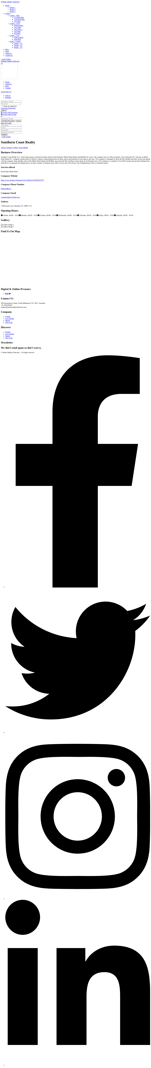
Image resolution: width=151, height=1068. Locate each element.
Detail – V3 (18, 47)
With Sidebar (18, 25)
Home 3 (12, 12)
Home (7, 6)
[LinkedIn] (6, 294)
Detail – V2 (18, 45)
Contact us (9, 55)
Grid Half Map (19, 19)
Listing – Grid (15, 23)
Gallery (15, 148)
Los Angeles (9, 319)
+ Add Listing (6, 59)
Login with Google (9, 114)
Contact (8, 88)
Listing (7, 14)
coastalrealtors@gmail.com (10, 197)
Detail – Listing (15, 41)
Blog (7, 49)
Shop (7, 51)
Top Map (17, 21)
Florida (7, 317)
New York (8, 323)
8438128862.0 (6, 189)
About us (8, 53)
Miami (7, 321)
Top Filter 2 (18, 29)
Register (8, 97)
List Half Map (19, 18)
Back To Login (6, 123)
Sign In (7, 95)
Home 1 (12, 8)
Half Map (17, 39)
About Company (7, 148)
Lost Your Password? (8, 108)
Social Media (23, 148)
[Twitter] (10, 294)
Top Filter (17, 27)
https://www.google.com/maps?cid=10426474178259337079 (22, 180)
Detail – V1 (18, 43)
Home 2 (12, 10)
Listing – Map (15, 16)
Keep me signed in (10, 106)
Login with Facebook (9, 112)
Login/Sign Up (6, 92)
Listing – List (14, 35)
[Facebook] (8, 294)
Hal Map (17, 33)
